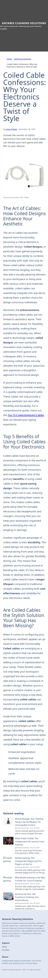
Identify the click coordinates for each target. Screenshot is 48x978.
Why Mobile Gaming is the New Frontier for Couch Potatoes (30, 879)
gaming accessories (22, 59)
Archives (5, 950)
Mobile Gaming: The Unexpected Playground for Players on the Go (28, 861)
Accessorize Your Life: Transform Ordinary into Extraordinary (27, 897)
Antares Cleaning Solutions (24, 23)
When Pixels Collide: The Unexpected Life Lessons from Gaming (29, 841)
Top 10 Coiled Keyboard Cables (26, 415)
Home (9, 59)
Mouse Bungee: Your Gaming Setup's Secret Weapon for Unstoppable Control (29, 821)
